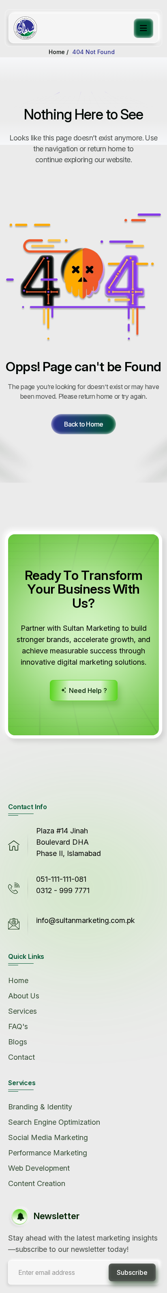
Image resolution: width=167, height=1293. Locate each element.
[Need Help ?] (84, 690)
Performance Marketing (47, 1153)
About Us (23, 996)
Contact (21, 1057)
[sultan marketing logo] (25, 28)
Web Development (39, 1168)
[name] (83, 424)
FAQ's (18, 1026)
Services (22, 1011)
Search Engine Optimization (54, 1122)
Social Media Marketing (48, 1137)
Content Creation (36, 1183)
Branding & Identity (40, 1107)
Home (18, 980)
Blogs (17, 1042)
